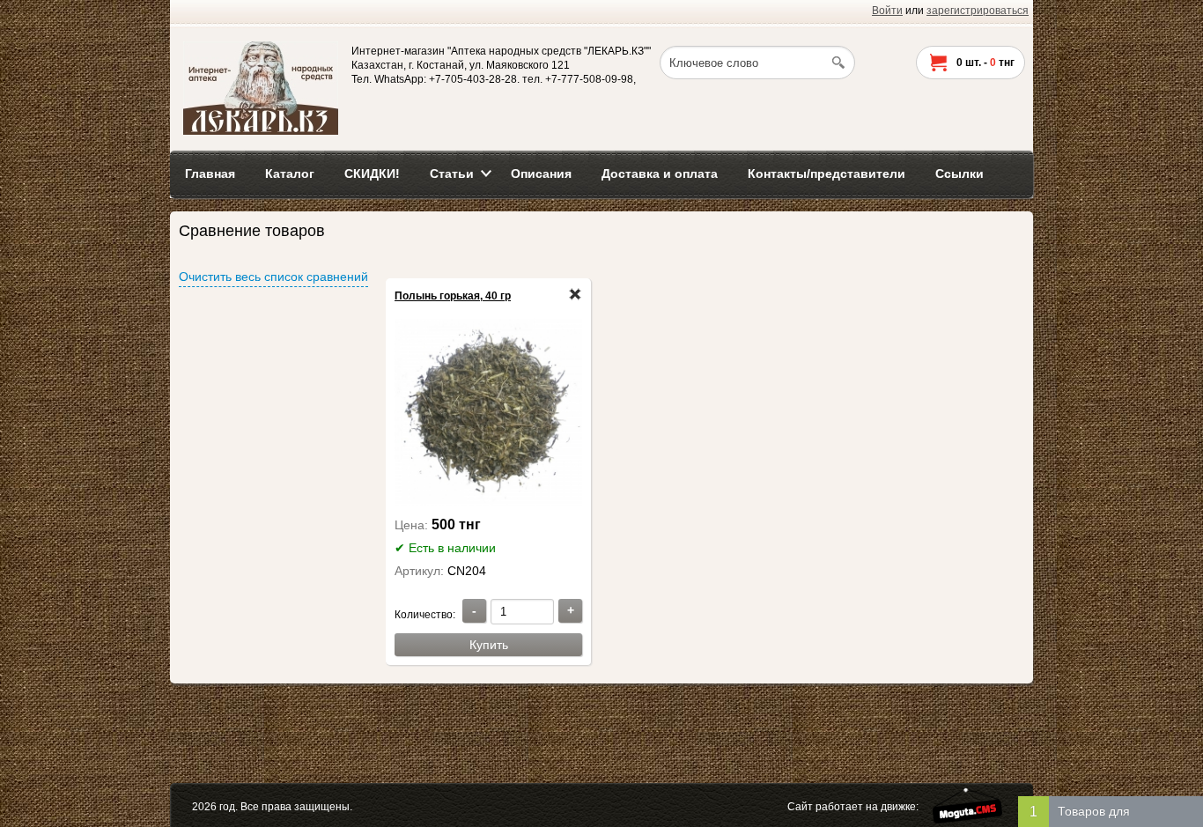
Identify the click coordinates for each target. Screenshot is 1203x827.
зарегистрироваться (977, 10)
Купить (488, 645)
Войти (887, 10)
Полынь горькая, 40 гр (453, 296)
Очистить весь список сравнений (273, 277)
